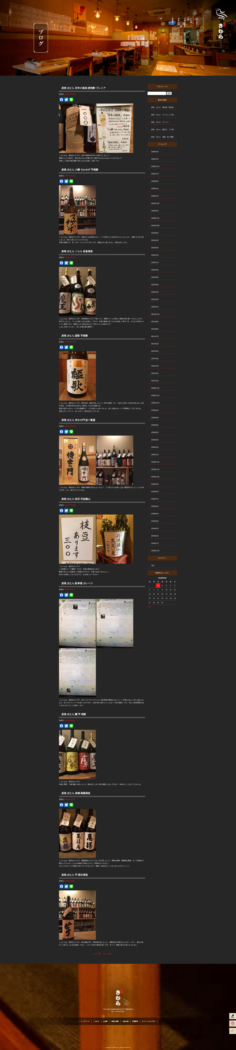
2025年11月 (155, 166)
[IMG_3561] (114, 562)
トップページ (203, 23)
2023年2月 (155, 255)
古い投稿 (96, 954)
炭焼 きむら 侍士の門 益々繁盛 (78, 420)
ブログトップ (162, 87)
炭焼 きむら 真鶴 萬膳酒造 (75, 793)
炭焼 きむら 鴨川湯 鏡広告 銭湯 (164, 107)
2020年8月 (155, 418)
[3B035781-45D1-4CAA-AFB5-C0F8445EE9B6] (114, 647)
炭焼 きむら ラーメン (160, 122)
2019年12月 (155, 462)
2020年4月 (155, 440)
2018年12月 (155, 551)
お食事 (191, 23)
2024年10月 (155, 203)
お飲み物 (179, 23)
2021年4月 (155, 358)
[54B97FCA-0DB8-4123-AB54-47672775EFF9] (77, 399)
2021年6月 (155, 344)
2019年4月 (155, 521)
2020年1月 (155, 455)
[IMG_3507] (77, 857)
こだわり (197, 23)
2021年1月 (155, 381)
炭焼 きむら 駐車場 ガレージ (77, 583)
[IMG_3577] (77, 315)
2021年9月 (155, 322)
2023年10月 (155, 225)
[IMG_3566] (77, 483)
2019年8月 (155, 491)
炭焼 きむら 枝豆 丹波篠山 (75, 499)
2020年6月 (155, 425)
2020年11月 (155, 395)
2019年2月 (155, 536)
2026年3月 (155, 152)
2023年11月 (155, 218)
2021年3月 (155, 366)
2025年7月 (155, 174)
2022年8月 (155, 277)
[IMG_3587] (77, 151)
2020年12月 (155, 388)
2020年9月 (155, 410)
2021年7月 (155, 336)
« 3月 (149, 607)
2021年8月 (155, 329)
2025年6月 (155, 181)
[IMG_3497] (77, 938)
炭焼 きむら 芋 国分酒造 (74, 874)
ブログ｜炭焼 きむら (224, 68)
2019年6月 (155, 506)
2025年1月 (155, 196)
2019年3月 (155, 528)
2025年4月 (155, 189)
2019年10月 (155, 477)
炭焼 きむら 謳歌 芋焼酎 (74, 335)
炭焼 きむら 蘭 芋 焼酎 (73, 714)
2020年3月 (155, 447)
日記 (152, 565)
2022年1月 (155, 307)
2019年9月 (155, 484)
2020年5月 (155, 432)
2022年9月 (155, 270)
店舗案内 (173, 23)
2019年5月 (155, 514)
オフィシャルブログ (148, 1021)
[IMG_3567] (114, 483)
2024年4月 (155, 211)
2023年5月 (155, 240)
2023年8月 (155, 233)
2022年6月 (155, 285)
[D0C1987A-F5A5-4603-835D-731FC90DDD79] (77, 696)
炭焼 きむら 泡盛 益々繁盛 (162, 137)
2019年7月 (155, 499)
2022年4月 (155, 292)
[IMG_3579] (77, 233)
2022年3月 (155, 299)
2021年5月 (155, 351)
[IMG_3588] (114, 151)
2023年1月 (155, 262)
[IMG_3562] (77, 562)
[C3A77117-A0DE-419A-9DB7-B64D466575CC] (77, 647)
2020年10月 (155, 403)
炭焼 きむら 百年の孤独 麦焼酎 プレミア (83, 88)
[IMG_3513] (77, 778)
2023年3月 (155, 248)
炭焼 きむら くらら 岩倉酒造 (77, 251)
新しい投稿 (108, 954)
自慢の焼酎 (185, 23)
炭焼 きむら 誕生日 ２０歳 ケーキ (164, 129)
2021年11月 (155, 314)
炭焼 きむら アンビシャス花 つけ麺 (164, 115)
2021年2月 (155, 373)
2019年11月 (155, 469)
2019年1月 (155, 543)
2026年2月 (155, 159)
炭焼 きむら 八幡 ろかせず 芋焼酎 (79, 169)
